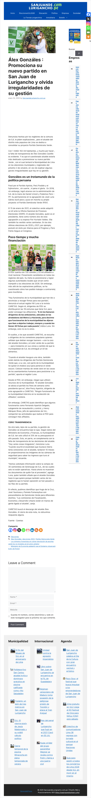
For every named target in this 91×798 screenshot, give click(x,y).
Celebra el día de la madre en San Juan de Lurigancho (77, 449)
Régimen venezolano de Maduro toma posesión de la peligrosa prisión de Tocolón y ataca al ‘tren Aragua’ (47, 701)
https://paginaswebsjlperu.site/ (67, 792)
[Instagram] (15, 530)
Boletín (62, 18)
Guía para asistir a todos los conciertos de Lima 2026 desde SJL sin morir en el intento (73, 767)
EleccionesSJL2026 (27, 13)
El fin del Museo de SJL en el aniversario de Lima (21, 656)
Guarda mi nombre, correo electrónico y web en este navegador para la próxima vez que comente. (33, 616)
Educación (43, 13)
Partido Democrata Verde (45, 539)
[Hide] (90, 41)
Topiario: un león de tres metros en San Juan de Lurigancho (21, 707)
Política (54, 13)
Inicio (13, 13)
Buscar (72, 49)
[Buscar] (79, 53)
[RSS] (36, 530)
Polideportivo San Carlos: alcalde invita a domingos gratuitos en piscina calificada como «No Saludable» (20, 681)
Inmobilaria (50, 18)
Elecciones (15, 537)
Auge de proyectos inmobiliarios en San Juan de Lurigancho (77, 420)
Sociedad (76, 13)
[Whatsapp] (23, 530)
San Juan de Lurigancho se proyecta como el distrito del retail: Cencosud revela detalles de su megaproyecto (77, 225)
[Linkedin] (32, 530)
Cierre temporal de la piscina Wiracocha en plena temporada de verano (21, 755)
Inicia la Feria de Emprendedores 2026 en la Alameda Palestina (77, 82)
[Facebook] (10, 530)
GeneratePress (26, 791)
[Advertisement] (31, 118)
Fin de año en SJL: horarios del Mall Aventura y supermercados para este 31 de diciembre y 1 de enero (77, 171)
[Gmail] (28, 530)
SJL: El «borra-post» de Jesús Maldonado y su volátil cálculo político (21, 729)
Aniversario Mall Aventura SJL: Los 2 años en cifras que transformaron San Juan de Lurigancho (77, 316)
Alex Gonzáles (16, 539)
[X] (19, 530)
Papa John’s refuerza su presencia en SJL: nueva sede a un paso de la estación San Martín (77, 122)
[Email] (88, 32)
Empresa (65, 13)
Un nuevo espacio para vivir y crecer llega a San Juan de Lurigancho (77, 358)
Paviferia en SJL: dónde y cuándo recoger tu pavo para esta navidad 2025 (77, 272)
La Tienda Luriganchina (33, 18)
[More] (41, 530)
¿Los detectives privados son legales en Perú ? (77, 390)
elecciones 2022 (28, 539)
